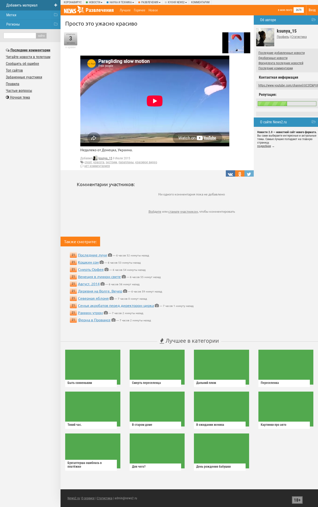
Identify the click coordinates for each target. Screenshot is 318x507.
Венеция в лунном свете (99, 276)
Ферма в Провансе (94, 319)
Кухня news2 (176, 2)
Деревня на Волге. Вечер (100, 291)
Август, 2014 (89, 283)
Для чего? (138, 466)
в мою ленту (285, 10)
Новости (94, 2)
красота (98, 162)
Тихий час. (75, 424)
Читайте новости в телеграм (28, 57)
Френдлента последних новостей (280, 63)
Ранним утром (90, 312)
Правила (12, 84)
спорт (88, 162)
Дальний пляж (206, 383)
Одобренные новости (273, 58)
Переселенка (270, 383)
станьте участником (183, 211)
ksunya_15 (105, 158)
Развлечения (149, 2)
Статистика (299, 37)
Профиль (283, 37)
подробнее (264, 146)
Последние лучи (92, 254)
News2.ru (74, 498)
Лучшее (125, 10)
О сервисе (88, 498)
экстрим (111, 162)
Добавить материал (21, 5)
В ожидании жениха (210, 424)
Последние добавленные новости (281, 53)
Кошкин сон (88, 262)
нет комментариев (97, 166)
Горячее (139, 10)
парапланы (126, 162)
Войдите (155, 211)
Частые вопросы (19, 90)
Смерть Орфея (91, 269)
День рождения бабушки (213, 466)
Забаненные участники (24, 77)
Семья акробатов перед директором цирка (116, 305)
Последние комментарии (275, 68)
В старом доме (142, 424)
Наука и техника (121, 2)
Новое (153, 10)
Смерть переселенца (146, 383)
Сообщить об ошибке (22, 63)
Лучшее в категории (191, 340)
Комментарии (200, 2)
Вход (312, 10)
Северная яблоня (93, 298)
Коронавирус (73, 2)
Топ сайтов (14, 70)
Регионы (13, 24)
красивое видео (146, 162)
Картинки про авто (273, 424)
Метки (11, 15)
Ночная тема (19, 97)
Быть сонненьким (80, 383)
